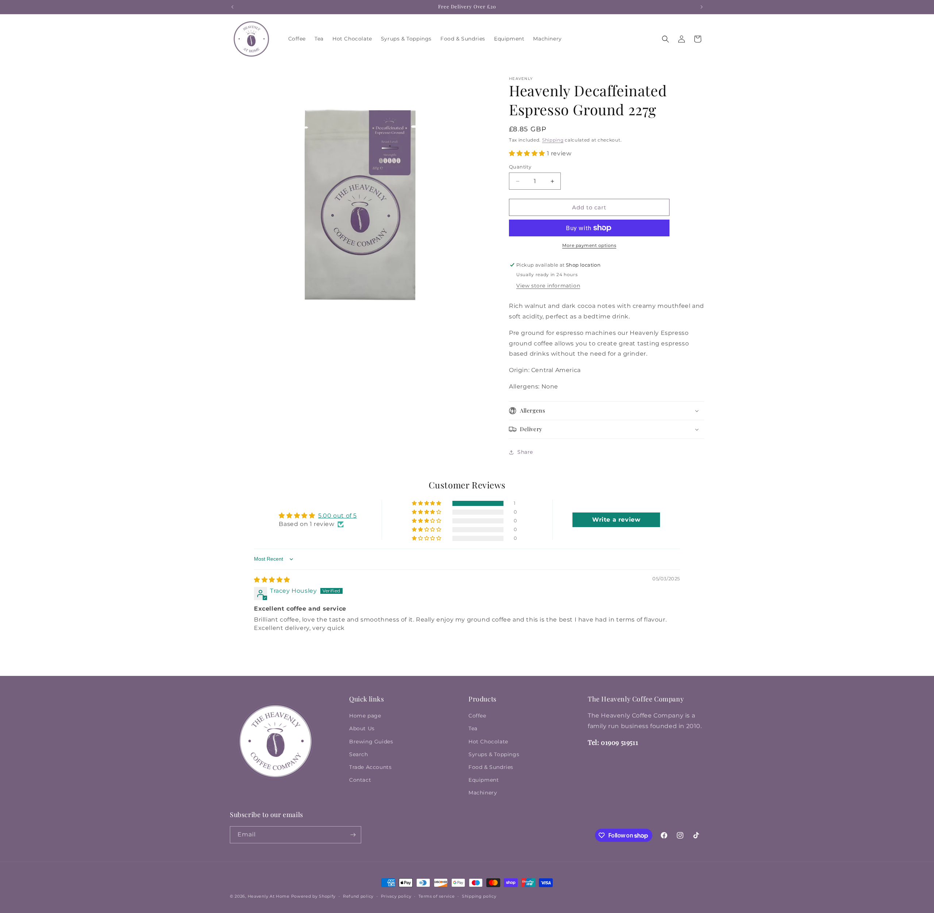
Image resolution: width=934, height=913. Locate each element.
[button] (665, 39)
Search (358, 754)
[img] (272, 579)
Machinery (482, 792)
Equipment (483, 780)
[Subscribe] (353, 834)
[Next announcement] (702, 7)
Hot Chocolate (488, 741)
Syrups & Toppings (493, 754)
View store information (548, 285)
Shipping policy (479, 896)
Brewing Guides (371, 741)
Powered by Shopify (313, 896)
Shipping (553, 140)
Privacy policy (396, 896)
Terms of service (436, 896)
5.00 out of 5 (337, 515)
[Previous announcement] (232, 7)
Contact (360, 780)
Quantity (520, 167)
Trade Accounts (370, 767)
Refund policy (358, 896)
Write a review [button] (616, 519)
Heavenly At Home (269, 896)
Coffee (477, 715)
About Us (362, 728)
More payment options (589, 245)
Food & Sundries (490, 767)
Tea (473, 728)
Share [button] (525, 452)
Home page (365, 715)
